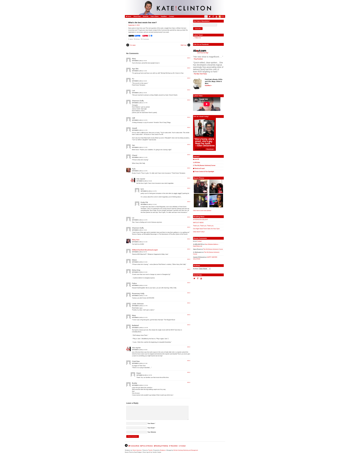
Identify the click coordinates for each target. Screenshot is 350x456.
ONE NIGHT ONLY (199, 232)
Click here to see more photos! (202, 210)
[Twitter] (209, 16)
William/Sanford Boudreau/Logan (145, 250)
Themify (150, 450)
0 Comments (145, 39)
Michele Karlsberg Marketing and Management (185, 450)
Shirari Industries (137, 450)
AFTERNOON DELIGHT (200, 219)
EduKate (145, 16)
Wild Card (185, 45)
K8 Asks (137, 39)
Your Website (151, 432)
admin (131, 39)
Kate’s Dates (155, 16)
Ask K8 (196, 159)
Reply (188, 57)
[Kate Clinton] (175, 14)
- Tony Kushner (198, 59)
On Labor (131, 45)
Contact (171, 16)
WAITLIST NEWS (198, 222)
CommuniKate (134, 446)
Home (129, 16)
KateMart (164, 16)
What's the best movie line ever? (142, 23)
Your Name (150, 423)
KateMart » (208, 85)
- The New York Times (200, 74)
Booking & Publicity (161, 446)
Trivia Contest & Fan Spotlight (204, 171)
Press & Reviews (147, 446)
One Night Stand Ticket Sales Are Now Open (206, 228)
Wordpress (163, 450)
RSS (222, 16)
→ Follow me (197, 38)
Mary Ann (135, 240)
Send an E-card (199, 168)
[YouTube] (216, 16)
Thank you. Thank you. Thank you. (203, 225)
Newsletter (174, 446)
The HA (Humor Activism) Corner (204, 165)
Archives (195, 268)
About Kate (137, 16)
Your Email (150, 428)
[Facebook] (213, 16)
